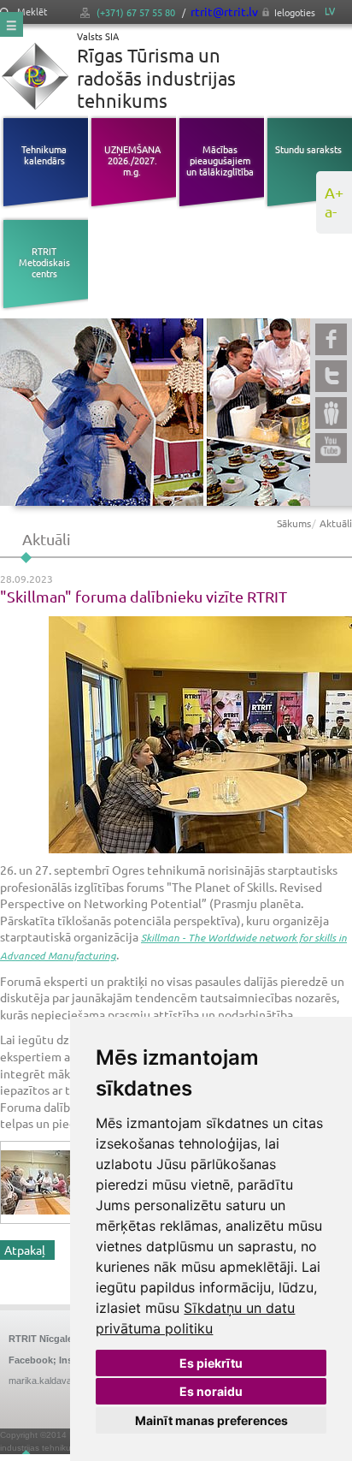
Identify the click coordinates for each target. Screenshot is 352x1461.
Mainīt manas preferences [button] (211, 1420)
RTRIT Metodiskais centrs (44, 262)
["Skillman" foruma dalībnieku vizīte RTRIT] (176, 734)
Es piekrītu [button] (211, 1363)
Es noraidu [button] (211, 1391)
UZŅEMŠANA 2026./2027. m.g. (132, 160)
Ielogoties (294, 12)
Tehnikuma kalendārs (44, 154)
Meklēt (31, 11)
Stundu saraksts (308, 149)
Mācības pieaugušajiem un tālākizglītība (220, 160)
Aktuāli (336, 523)
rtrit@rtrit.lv (224, 11)
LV (330, 10)
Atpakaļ (24, 1249)
